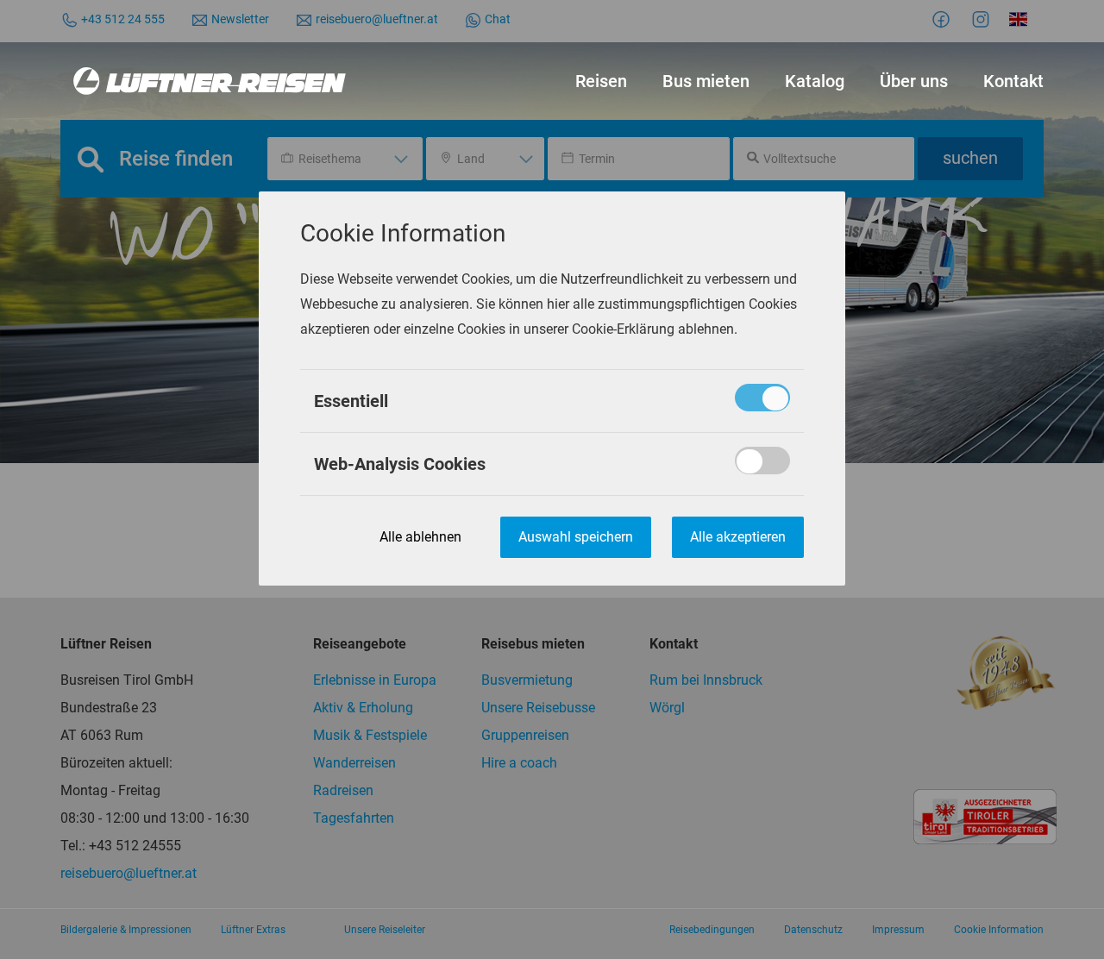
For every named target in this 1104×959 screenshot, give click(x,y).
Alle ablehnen (420, 538)
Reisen (601, 81)
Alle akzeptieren (738, 538)
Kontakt (1013, 81)
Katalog (814, 81)
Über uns (914, 81)
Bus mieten (706, 81)
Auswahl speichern (575, 538)
